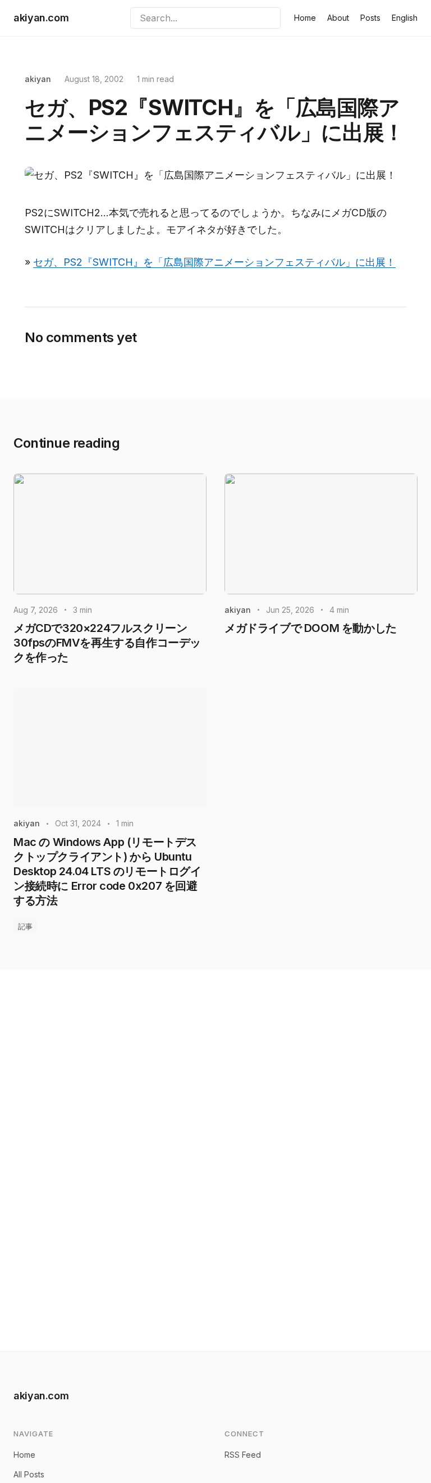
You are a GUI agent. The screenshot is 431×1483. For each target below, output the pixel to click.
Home (305, 17)
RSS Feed (242, 1454)
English (405, 17)
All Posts (28, 1474)
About (338, 17)
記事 (25, 926)
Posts (370, 17)
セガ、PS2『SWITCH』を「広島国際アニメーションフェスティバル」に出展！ (214, 262)
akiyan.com (40, 18)
